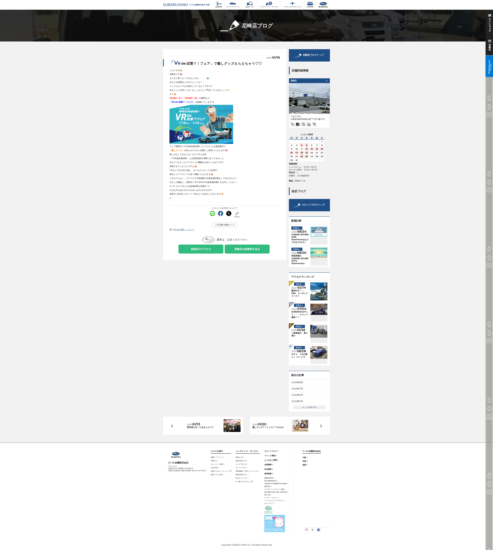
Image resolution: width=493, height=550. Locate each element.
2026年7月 (297, 388)
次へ (318, 426)
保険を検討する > (242, 475)
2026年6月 (297, 395)
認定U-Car (250, 7)
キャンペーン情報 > (217, 464)
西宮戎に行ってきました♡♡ (200, 427)
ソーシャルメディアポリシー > (275, 500)
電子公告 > (268, 495)
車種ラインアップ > (217, 457)
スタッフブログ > (242, 468)
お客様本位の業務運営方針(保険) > (276, 483)
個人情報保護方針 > (271, 481)
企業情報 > (268, 464)
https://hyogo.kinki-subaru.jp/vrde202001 (190, 190)
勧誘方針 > (268, 486)
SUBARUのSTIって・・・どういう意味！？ (299, 314)
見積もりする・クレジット (220, 471)
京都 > (305, 461)
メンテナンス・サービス (269, 7)
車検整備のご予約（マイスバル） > (248, 471)
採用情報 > (268, 473)
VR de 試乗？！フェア (183, 229)
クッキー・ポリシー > (271, 498)
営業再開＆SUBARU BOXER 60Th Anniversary (300, 260)
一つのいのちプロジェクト (292, 7)
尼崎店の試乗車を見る (247, 249)
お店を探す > (215, 468)
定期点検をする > (242, 461)
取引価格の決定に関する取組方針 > (276, 492)
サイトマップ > (269, 503)
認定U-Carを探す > (217, 475)
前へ (171, 425)
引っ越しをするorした (243, 481)
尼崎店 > (297, 228)
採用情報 (310, 7)
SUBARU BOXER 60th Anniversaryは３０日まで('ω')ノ (300, 238)
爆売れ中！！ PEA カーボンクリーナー (299, 293)
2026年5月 (297, 401)
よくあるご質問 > (271, 460)
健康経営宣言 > (269, 478)
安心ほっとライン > (242, 478)
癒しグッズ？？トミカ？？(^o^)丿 (268, 427)
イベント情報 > (270, 455)
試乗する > (214, 461)
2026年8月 (297, 382)
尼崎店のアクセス (201, 249)
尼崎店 (294, 80)
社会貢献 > (268, 469)
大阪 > (305, 457)
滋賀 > (305, 465)
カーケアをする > (242, 464)
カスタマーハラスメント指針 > (275, 489)
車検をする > (240, 457)
